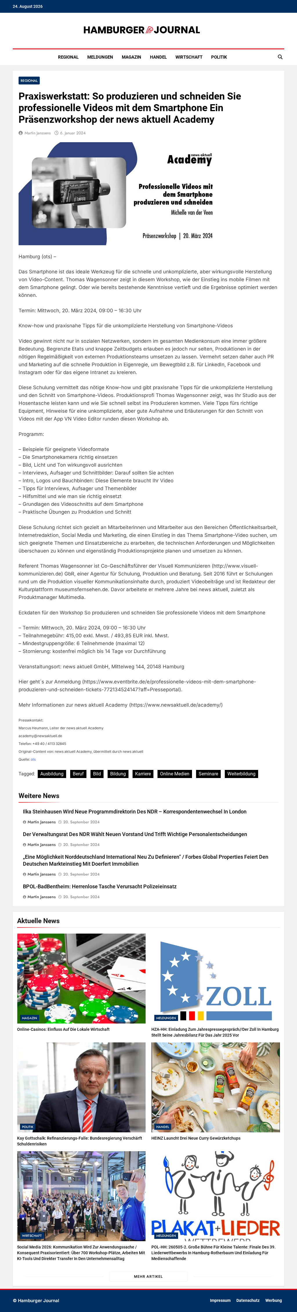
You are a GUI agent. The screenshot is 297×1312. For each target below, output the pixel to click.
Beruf (78, 774)
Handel (158, 57)
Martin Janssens (38, 133)
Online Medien (174, 774)
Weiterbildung (241, 774)
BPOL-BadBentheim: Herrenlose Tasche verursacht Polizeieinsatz (100, 886)
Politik (219, 57)
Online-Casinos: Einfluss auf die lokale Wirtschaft (63, 1029)
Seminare (208, 774)
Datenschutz (248, 1300)
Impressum (220, 1300)
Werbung (273, 1300)
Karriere (143, 774)
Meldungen (100, 57)
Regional (68, 57)
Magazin (131, 57)
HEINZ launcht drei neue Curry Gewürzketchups (195, 1138)
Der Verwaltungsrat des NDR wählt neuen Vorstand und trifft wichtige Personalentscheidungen (135, 834)
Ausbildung (52, 774)
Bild (97, 774)
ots (33, 759)
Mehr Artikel (148, 1276)
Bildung (118, 774)
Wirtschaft (188, 57)
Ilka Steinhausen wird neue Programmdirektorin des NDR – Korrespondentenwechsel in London (135, 812)
